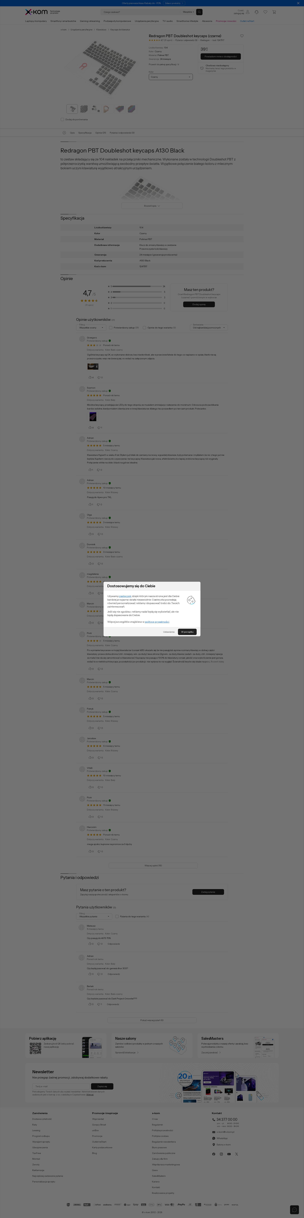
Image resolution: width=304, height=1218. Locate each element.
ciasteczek (125, 596)
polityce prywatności (157, 621)
